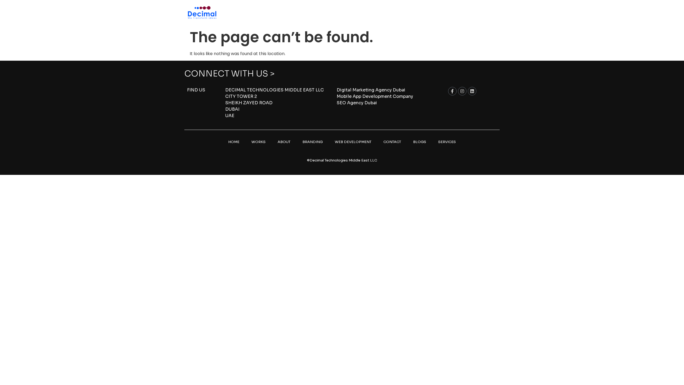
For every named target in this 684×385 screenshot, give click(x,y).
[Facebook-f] (452, 91)
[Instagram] (462, 91)
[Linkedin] (472, 91)
